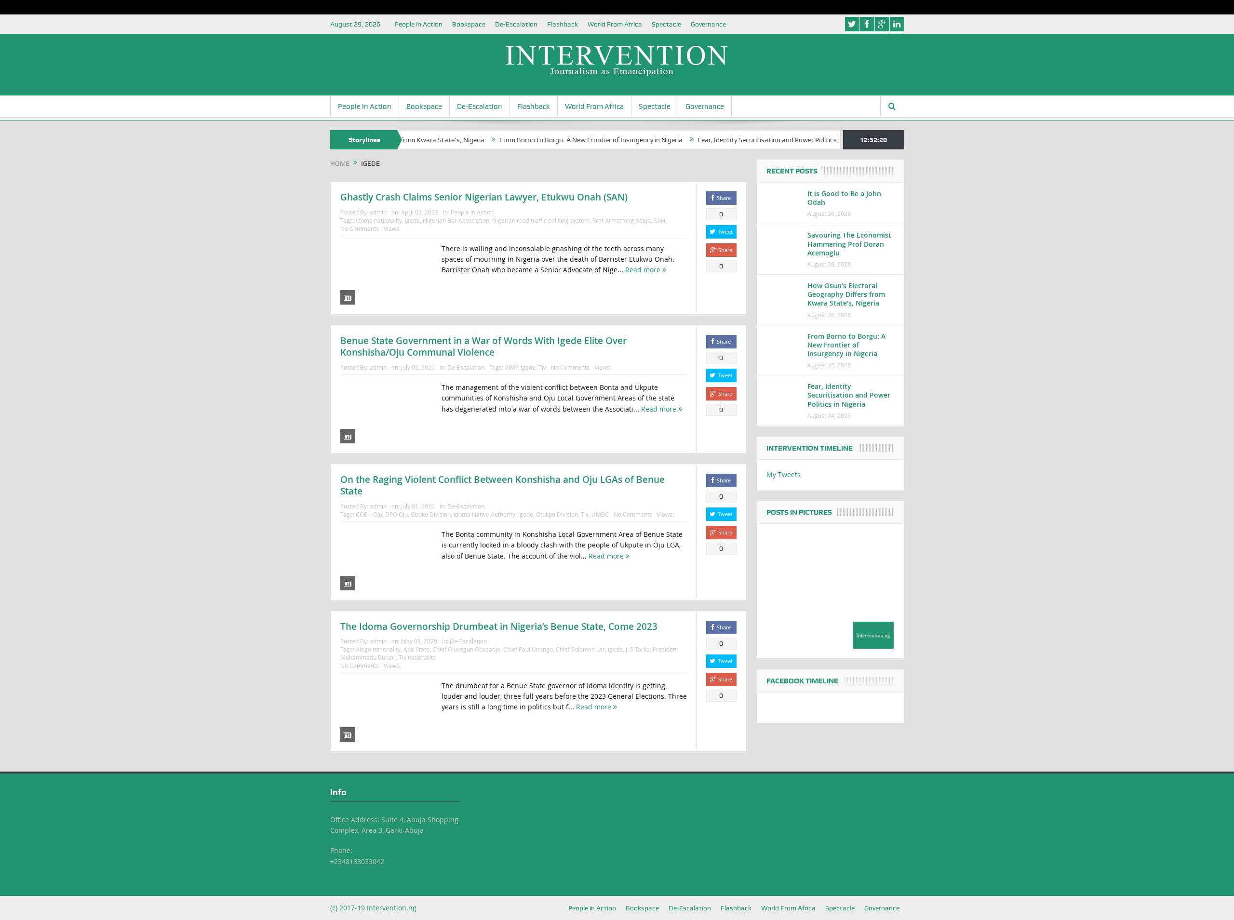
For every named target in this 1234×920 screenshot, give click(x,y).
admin (378, 212)
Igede (412, 220)
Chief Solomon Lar (580, 649)
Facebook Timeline (802, 681)
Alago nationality (378, 649)
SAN (659, 220)
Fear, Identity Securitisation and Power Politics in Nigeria (752, 140)
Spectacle (666, 24)
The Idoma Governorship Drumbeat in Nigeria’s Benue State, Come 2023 (498, 626)
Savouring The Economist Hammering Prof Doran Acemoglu (849, 243)
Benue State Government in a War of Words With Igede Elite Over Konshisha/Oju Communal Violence (483, 346)
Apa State (416, 649)
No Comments (359, 228)
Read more (643, 269)
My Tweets (783, 474)
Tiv (542, 367)
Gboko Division (431, 514)
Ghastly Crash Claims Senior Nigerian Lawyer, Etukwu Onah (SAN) (484, 197)
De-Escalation (516, 24)
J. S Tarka (638, 649)
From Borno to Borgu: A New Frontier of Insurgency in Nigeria (561, 140)
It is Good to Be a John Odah (844, 198)
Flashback (562, 24)
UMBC (600, 514)
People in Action (419, 24)
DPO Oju (396, 514)
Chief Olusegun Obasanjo (466, 649)
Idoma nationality (379, 220)
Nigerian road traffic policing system (541, 220)
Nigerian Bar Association (456, 220)
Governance (708, 24)
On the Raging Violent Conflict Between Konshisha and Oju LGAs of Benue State (502, 485)
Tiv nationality (417, 657)
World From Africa (615, 24)
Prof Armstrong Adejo (621, 220)
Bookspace (468, 24)
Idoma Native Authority (484, 514)
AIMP (511, 367)
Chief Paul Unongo (528, 649)
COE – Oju (369, 514)
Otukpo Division (557, 514)
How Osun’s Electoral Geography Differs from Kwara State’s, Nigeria (846, 294)
